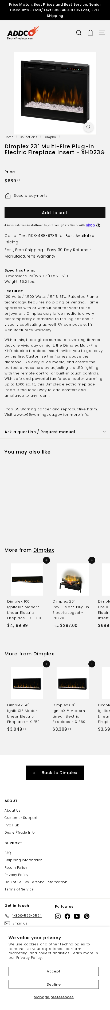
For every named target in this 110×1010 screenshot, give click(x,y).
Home (9, 137)
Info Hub (12, 825)
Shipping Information (24, 860)
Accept (54, 971)
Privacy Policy (17, 874)
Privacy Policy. (29, 957)
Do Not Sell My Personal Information (36, 882)
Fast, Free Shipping (24, 249)
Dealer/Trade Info (20, 832)
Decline (54, 984)
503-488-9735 (42, 235)
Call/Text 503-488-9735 (56, 10)
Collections (29, 137)
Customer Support (21, 817)
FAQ (8, 853)
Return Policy (16, 867)
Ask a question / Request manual (40, 432)
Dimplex (50, 137)
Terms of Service (19, 889)
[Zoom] (88, 127)
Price (10, 171)
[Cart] (90, 33)
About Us (13, 810)
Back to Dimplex (59, 772)
